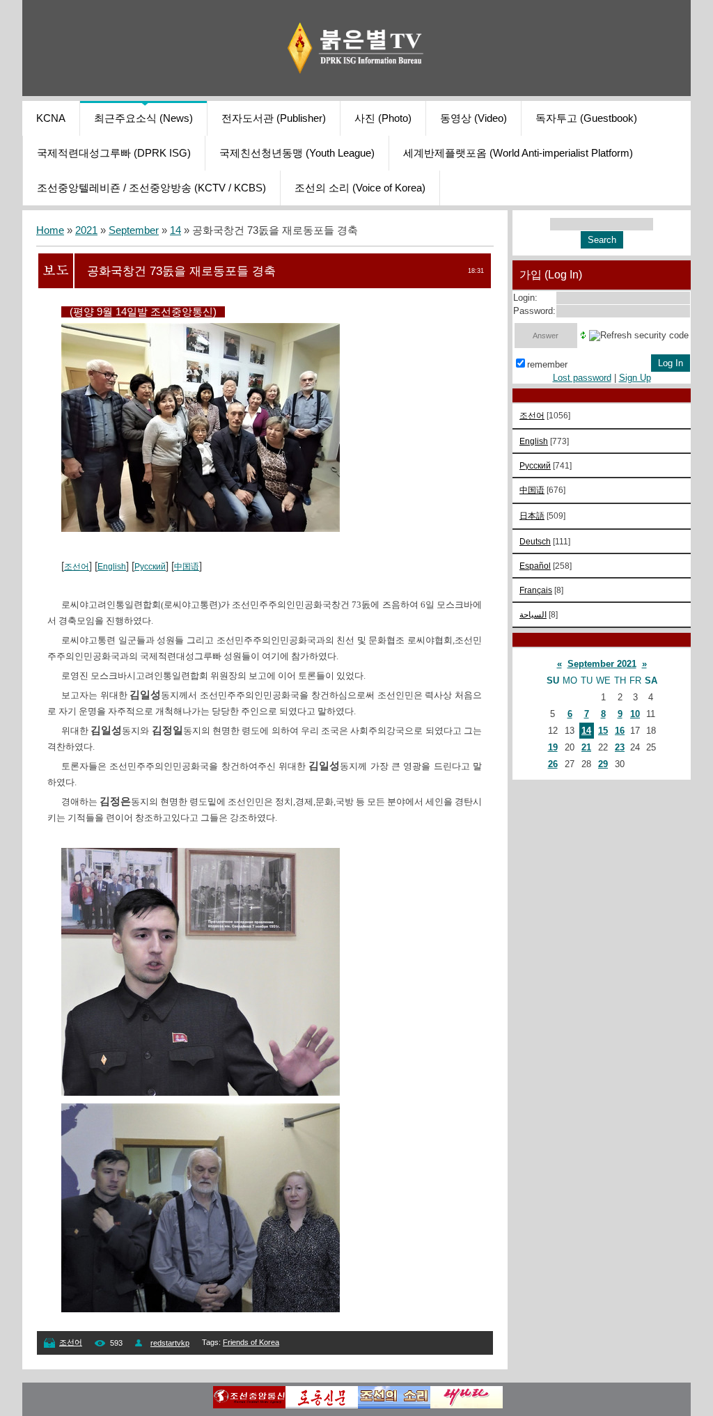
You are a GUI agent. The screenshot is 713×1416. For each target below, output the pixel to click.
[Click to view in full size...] (200, 1092)
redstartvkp (169, 1343)
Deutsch (535, 541)
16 (620, 730)
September (134, 230)
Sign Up (635, 377)
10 (635, 714)
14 (175, 230)
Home (50, 230)
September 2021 (601, 664)
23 (620, 747)
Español (535, 565)
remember (547, 364)
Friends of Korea (251, 1342)
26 (553, 764)
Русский (150, 567)
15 (603, 730)
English (111, 567)
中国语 (186, 567)
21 (586, 747)
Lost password (582, 377)
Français (535, 590)
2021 (86, 230)
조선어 (76, 567)
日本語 (531, 515)
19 (553, 747)
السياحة (533, 614)
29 (603, 764)
